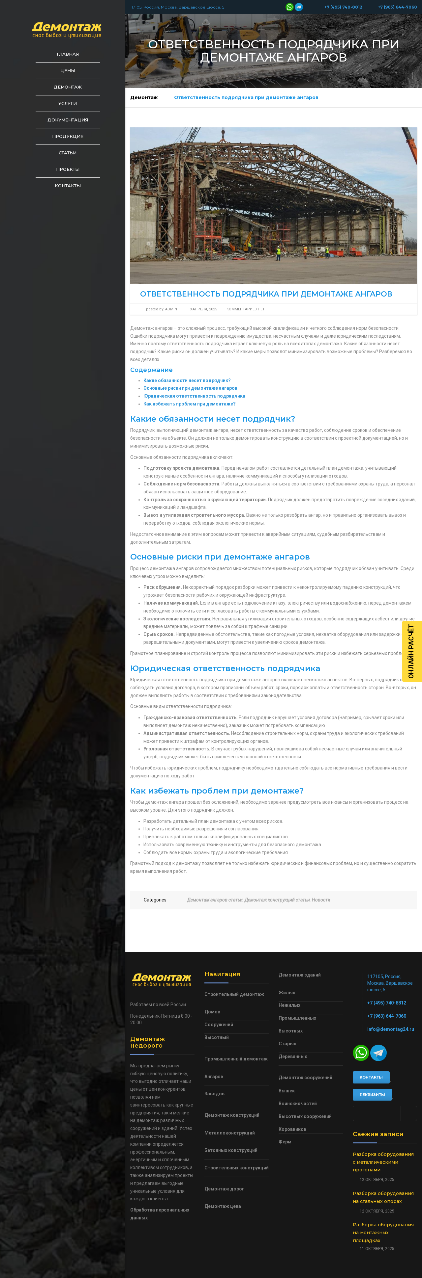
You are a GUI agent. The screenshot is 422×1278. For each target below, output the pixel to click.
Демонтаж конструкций (231, 1115)
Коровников (292, 1129)
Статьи (67, 152)
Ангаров (213, 1076)
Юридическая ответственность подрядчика (194, 396)
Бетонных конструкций (230, 1150)
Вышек (287, 1090)
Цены (67, 70)
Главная (68, 54)
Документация (67, 119)
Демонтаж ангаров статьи (215, 899)
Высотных (291, 1030)
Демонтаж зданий (300, 975)
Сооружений (218, 1024)
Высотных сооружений (305, 1116)
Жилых (287, 992)
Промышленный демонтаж (236, 1058)
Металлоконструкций (229, 1132)
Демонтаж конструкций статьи (277, 899)
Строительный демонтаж (234, 994)
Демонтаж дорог (224, 1188)
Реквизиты (372, 1094)
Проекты (67, 169)
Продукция (67, 136)
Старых (287, 1043)
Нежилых (289, 1005)
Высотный (216, 1037)
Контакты (68, 185)
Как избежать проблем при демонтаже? (189, 403)
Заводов (214, 1093)
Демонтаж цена (222, 1206)
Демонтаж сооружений (305, 1077)
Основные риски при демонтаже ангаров (190, 388)
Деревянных (293, 1056)
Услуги (67, 103)
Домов (212, 1011)
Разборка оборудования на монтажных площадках (383, 1232)
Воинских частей (298, 1103)
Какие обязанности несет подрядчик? (187, 380)
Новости (321, 899)
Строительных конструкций (236, 1167)
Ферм (285, 1141)
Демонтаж (68, 87)
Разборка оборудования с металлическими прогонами (383, 1162)
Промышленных (297, 1018)
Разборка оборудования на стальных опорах (383, 1197)
